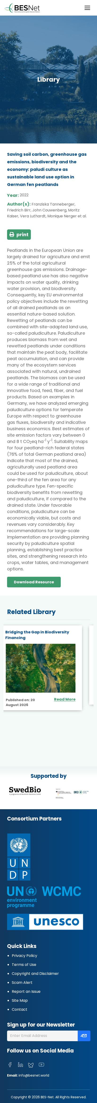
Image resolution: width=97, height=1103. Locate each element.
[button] (87, 8)
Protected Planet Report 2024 (42, 632)
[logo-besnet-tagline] (22, 8)
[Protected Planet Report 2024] (48, 662)
